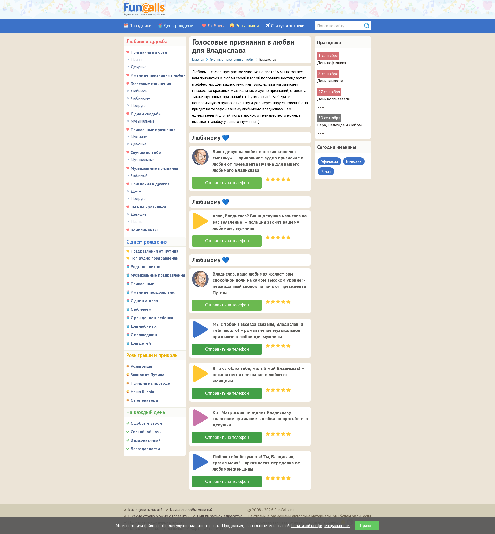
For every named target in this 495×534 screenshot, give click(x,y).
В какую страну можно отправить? (158, 516)
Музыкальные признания (154, 168)
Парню (137, 221)
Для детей (141, 343)
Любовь (216, 25)
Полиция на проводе (150, 383)
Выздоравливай (146, 440)
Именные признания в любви (158, 75)
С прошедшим (144, 334)
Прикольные (142, 283)
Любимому (140, 98)
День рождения (179, 25)
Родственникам (146, 266)
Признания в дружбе (150, 184)
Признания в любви (149, 52)
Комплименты (144, 229)
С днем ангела (144, 300)
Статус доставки (288, 25)
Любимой (139, 90)
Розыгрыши (247, 25)
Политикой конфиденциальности (320, 525)
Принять (367, 525)
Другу (136, 191)
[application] (201, 157)
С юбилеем (141, 309)
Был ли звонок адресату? (219, 516)
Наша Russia (142, 391)
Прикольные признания (153, 129)
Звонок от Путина (147, 374)
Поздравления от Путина (154, 251)
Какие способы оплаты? (191, 509)
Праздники (140, 25)
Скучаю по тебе (146, 152)
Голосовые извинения (151, 83)
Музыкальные (143, 121)
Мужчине (139, 136)
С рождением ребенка (152, 317)
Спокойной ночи (146, 431)
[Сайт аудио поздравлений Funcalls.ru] (144, 9)
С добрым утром (146, 423)
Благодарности (145, 448)
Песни (136, 59)
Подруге (138, 105)
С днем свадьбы (146, 113)
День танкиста (330, 80)
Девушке (138, 66)
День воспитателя (333, 98)
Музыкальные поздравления (158, 275)
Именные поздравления (153, 292)
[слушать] (200, 157)
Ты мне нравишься (148, 206)
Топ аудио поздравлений (154, 258)
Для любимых (143, 326)
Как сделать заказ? (145, 509)
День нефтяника (331, 62)
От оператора (144, 400)
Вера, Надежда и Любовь (340, 124)
